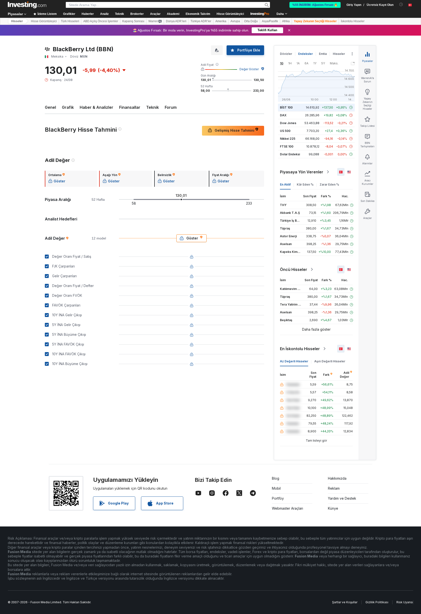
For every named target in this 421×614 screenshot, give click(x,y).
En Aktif (285, 184)
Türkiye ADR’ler (201, 21)
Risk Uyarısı (404, 602)
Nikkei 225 (287, 138)
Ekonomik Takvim (198, 14)
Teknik (152, 107)
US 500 (285, 131)
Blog (275, 478)
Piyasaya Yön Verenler (301, 171)
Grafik (68, 107)
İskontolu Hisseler (352, 21)
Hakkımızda (337, 478)
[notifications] (401, 4)
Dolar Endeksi (290, 154)
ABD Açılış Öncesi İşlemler (100, 21)
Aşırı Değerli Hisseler (329, 361)
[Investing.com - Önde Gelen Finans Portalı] (27, 4)
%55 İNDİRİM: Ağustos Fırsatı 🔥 (315, 5)
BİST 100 (286, 107)
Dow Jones (288, 123)
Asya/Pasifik (270, 21)
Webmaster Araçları (287, 508)
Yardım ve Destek (342, 498)
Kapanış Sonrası (133, 21)
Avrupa (235, 21)
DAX (283, 115)
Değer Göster (249, 69)
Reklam (334, 488)
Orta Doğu (251, 21)
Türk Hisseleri (70, 21)
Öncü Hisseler (293, 269)
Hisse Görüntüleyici (230, 14)
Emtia (323, 54)
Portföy (278, 498)
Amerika (220, 21)
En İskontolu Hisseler (300, 348)
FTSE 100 (286, 146)
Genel (50, 107)
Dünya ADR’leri (176, 21)
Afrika (286, 21)
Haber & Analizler (96, 107)
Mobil (276, 488)
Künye (333, 508)
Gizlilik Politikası (376, 602)
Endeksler (305, 54)
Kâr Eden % (305, 184)
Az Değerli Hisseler (294, 361)
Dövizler (286, 54)
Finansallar (129, 107)
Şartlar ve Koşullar (344, 602)
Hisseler (17, 21)
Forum (171, 107)
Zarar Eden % (329, 184)
